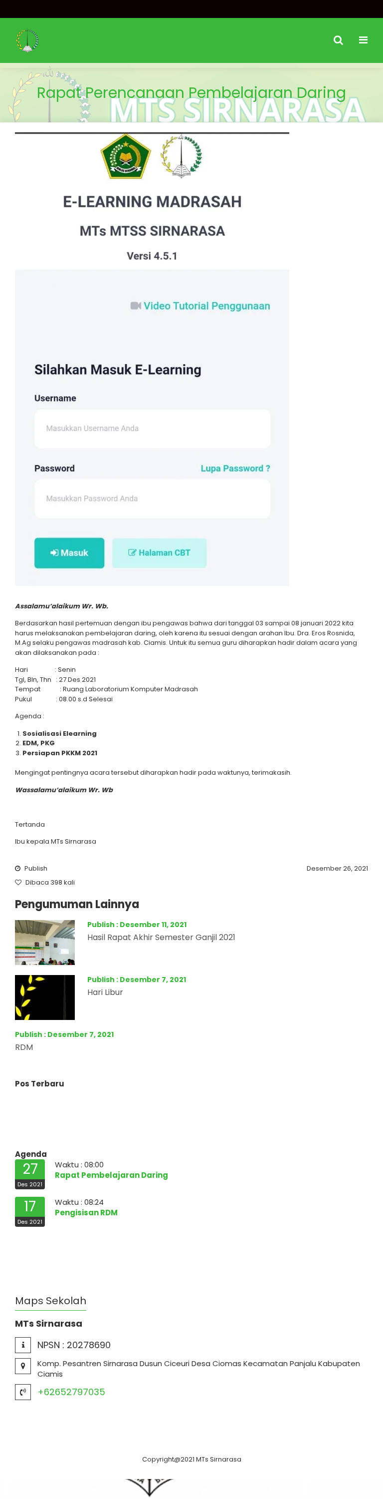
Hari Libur (105, 992)
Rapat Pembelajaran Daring (111, 1175)
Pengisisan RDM (86, 1212)
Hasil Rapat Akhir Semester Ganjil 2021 (161, 937)
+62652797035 (71, 1392)
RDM (24, 1047)
